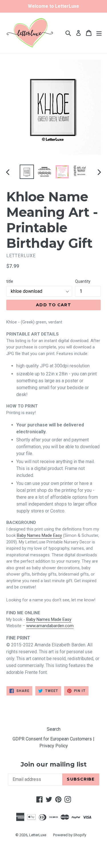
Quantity (82, 281)
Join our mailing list (54, 764)
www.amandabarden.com (50, 625)
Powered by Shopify (69, 835)
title (9, 281)
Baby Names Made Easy (39, 535)
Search (53, 729)
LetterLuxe (37, 835)
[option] (27, 171)
